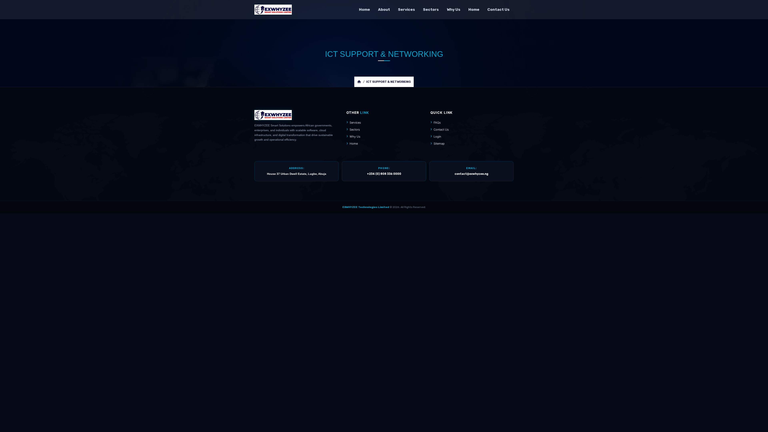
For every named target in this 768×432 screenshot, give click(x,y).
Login (437, 136)
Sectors (431, 9)
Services (406, 9)
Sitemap (439, 143)
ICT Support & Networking (388, 82)
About (384, 9)
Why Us (453, 9)
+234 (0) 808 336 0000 (384, 174)
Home (364, 9)
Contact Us (498, 9)
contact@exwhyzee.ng (471, 174)
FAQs (437, 122)
